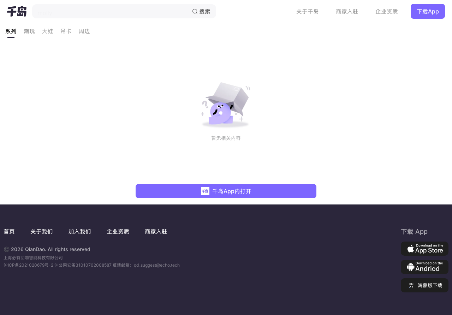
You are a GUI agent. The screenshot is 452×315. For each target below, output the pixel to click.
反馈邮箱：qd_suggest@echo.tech (146, 265)
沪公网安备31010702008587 (83, 265)
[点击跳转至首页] (16, 11)
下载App (428, 11)
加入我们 (80, 231)
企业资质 (386, 11)
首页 (9, 231)
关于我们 (41, 231)
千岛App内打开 (231, 191)
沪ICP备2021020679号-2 (29, 265)
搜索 (201, 11)
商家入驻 (347, 11)
